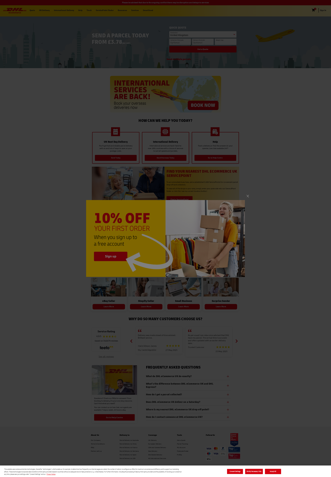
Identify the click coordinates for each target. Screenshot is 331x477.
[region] (165, 471)
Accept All (273, 471)
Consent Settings (235, 471)
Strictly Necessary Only (254, 471)
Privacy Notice (51, 474)
